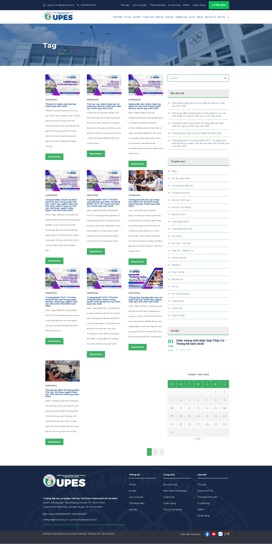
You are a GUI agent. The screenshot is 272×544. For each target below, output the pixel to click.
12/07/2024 (51, 386)
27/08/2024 (134, 195)
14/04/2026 (51, 100)
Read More (54, 156)
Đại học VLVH (179, 214)
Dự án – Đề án (196, 17)
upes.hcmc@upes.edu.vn (83, 519)
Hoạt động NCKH (180, 221)
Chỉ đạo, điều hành (181, 178)
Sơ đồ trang (203, 515)
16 (224, 408)
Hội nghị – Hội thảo (181, 243)
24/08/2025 (134, 100)
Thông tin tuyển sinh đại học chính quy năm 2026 (60, 105)
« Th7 (197, 439)
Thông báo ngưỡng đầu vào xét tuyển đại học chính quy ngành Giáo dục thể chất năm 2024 (145, 299)
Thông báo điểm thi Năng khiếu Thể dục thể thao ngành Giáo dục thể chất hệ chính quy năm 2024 (62, 393)
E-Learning (174, 5)
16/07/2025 (92, 195)
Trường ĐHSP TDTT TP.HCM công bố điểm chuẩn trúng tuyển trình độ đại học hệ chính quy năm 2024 (103, 300)
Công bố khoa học (181, 193)
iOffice (186, 5)
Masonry (176, 265)
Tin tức (175, 286)
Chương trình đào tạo (182, 185)
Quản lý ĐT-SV (205, 490)
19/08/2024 (51, 293)
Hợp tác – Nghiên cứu (176, 17)
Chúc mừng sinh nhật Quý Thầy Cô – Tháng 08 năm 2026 (201, 342)
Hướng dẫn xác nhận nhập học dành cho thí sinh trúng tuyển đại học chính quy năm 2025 (144, 106)
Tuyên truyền (178, 315)
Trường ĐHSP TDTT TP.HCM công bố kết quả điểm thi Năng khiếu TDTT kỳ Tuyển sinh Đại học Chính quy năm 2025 (103, 202)
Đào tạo (160, 17)
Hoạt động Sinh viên (182, 229)
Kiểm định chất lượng (174, 490)
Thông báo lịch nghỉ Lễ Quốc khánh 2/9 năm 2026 (196, 133)
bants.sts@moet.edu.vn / (56, 519)
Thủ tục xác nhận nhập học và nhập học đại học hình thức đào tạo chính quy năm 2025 (104, 106)
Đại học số (210, 17)
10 (172, 408)
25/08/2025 (93, 100)
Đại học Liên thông (181, 207)
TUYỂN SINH (219, 5)
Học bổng (177, 236)
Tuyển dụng (199, 5)
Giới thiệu (118, 17)
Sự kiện (133, 490)
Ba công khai (170, 484)
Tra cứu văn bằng (172, 509)
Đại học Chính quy (181, 200)
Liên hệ (221, 17)
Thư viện (125, 5)
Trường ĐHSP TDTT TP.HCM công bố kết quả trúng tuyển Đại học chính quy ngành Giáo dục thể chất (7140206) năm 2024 (61, 301)
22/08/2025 (51, 195)
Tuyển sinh (148, 17)
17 (172, 416)
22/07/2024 (134, 293)
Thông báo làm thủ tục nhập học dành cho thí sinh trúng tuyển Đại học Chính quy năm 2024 (144, 202)
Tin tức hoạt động (180, 294)
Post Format (178, 272)
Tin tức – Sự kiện (132, 17)
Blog (174, 171)
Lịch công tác (139, 5)
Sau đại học (177, 279)
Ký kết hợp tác (179, 257)
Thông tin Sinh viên (207, 497)
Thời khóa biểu (157, 5)
